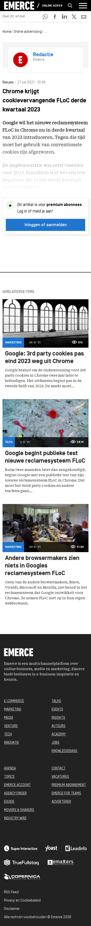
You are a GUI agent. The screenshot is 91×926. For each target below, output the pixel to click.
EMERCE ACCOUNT (17, 785)
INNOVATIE (11, 743)
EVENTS (57, 709)
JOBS (55, 743)
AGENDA (10, 768)
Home (7, 32)
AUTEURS (58, 726)
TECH (8, 734)
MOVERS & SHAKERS (19, 810)
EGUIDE (9, 802)
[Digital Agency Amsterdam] (20, 848)
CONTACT (58, 768)
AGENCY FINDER (15, 793)
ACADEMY (59, 734)
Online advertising (52, 5)
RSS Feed (11, 892)
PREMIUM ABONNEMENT (69, 785)
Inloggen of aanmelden (46, 225)
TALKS (56, 701)
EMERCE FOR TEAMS (66, 793)
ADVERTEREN (61, 802)
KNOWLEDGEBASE (64, 751)
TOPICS (9, 777)
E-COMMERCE (14, 701)
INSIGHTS (58, 718)
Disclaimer (12, 909)
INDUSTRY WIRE (15, 818)
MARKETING (12, 709)
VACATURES (60, 777)
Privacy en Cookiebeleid (22, 901)
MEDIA (8, 718)
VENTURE (11, 726)
